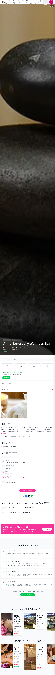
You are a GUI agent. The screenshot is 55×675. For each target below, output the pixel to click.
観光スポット (27, 2)
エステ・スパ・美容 (12, 359)
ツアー (35, 2)
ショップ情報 (8, 383)
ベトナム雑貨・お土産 (15, 2)
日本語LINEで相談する (28, 594)
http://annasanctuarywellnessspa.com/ (14, 477)
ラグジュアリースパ (21, 359)
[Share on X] (29, 496)
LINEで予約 (6, 377)
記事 (38, 2)
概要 (3, 383)
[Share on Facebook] (26, 496)
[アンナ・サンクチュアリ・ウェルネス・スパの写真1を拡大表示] (14, 405)
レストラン (19, 2)
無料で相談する (47, 529)
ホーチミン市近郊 (31, 2)
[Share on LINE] (32, 496)
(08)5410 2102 (8, 473)
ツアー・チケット (23, 2)
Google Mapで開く (8, 457)
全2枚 (52, 389)
